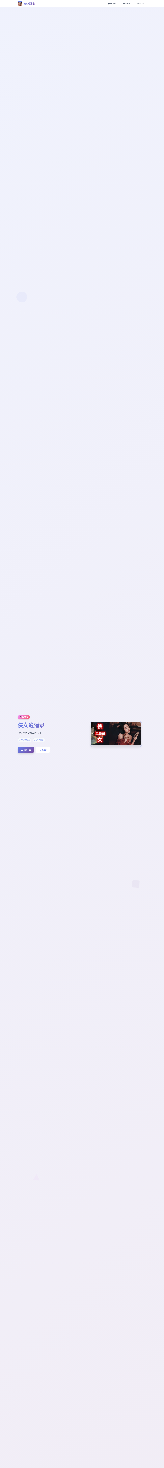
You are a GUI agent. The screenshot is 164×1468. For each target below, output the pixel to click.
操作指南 (126, 3)
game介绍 (112, 3)
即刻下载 (140, 3)
